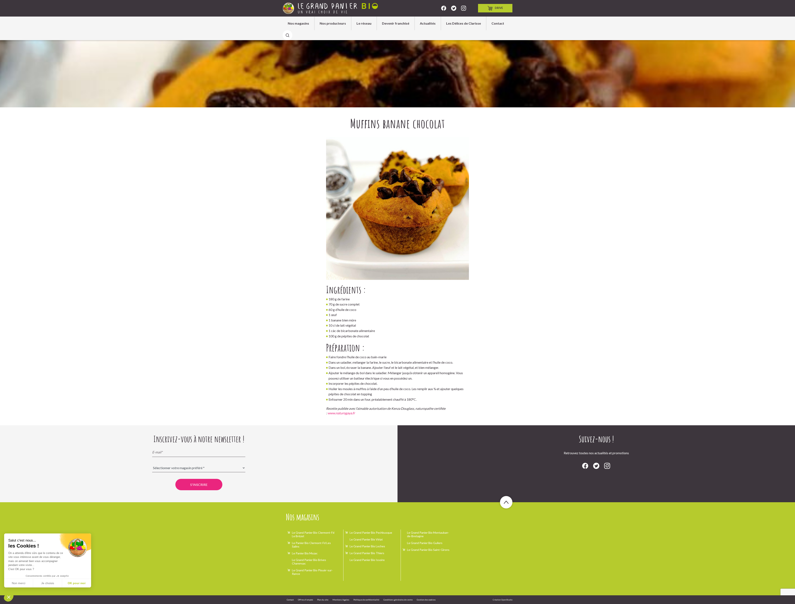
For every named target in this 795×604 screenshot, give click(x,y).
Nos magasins (298, 23)
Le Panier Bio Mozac (305, 553)
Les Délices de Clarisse (463, 23)
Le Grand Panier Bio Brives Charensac (309, 561)
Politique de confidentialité (366, 599)
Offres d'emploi (305, 599)
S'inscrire (198, 485)
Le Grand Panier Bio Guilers (424, 543)
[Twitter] (453, 8)
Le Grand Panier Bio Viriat (366, 539)
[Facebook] (443, 8)
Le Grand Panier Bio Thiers (367, 553)
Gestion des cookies (426, 599)
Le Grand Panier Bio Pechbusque (371, 532)
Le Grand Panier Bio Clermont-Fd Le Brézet (313, 534)
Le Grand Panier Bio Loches (367, 546)
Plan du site (322, 599)
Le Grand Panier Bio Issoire (367, 560)
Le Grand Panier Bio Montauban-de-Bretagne (428, 534)
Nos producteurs (333, 23)
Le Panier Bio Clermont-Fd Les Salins (311, 544)
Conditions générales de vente (398, 599)
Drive (499, 8)
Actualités (428, 23)
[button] (9, 597)
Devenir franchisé (395, 23)
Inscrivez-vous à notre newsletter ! (198, 439)
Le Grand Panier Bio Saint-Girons (428, 549)
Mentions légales (340, 599)
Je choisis (47, 583)
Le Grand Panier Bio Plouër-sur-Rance (312, 571)
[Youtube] (463, 8)
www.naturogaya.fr (341, 413)
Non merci (18, 583)
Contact (497, 23)
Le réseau (364, 23)
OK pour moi (77, 583)
